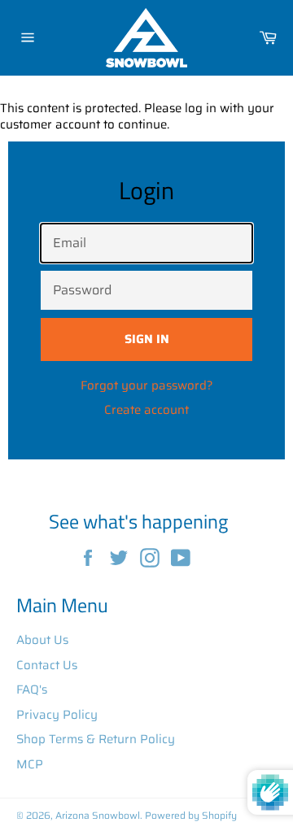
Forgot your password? (147, 385)
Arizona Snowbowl (97, 815)
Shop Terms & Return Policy (95, 739)
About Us (42, 640)
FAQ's (31, 689)
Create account (146, 410)
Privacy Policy (57, 714)
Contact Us (46, 665)
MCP (29, 764)
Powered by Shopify (191, 815)
